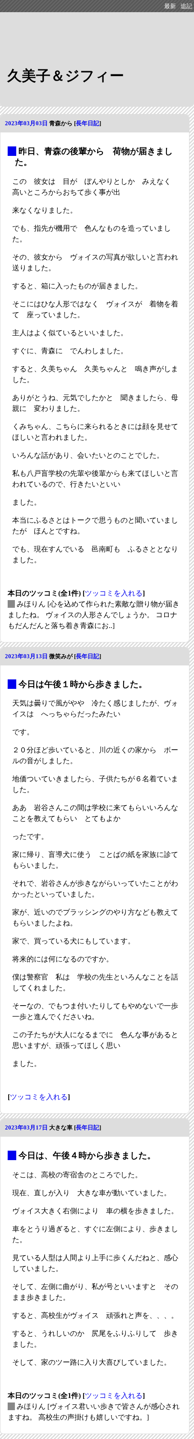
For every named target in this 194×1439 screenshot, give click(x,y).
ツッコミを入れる (114, 593)
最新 (170, 6)
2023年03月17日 (26, 1127)
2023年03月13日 (26, 656)
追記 (186, 6)
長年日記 (87, 123)
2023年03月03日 (26, 123)
